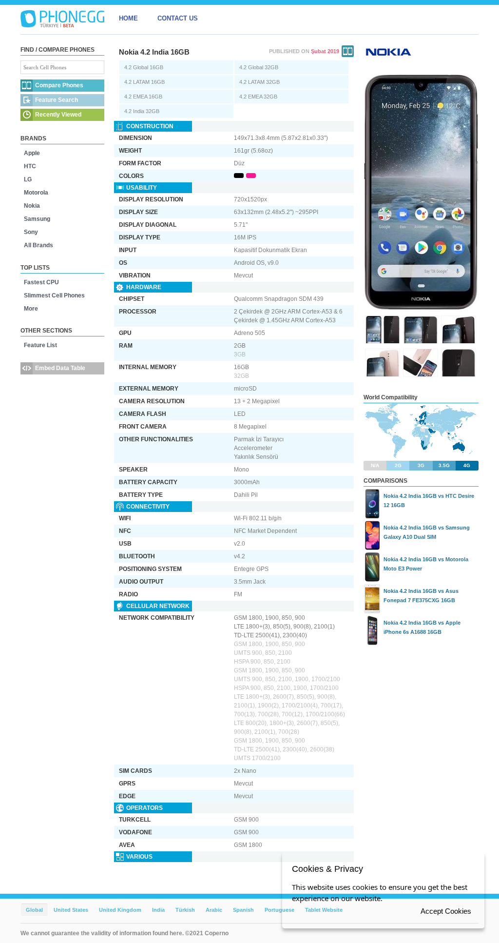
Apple (32, 153)
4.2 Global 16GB (143, 67)
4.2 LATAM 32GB (259, 82)
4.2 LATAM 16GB (144, 82)
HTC (30, 166)
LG (28, 179)
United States (71, 910)
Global (34, 910)
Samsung (37, 219)
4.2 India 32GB (141, 111)
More (31, 308)
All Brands (38, 245)
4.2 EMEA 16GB (143, 96)
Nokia (32, 205)
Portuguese (279, 910)
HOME (128, 18)
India (158, 910)
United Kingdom (120, 910)
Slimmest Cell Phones (54, 295)
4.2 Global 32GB (258, 67)
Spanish (243, 910)
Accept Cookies (446, 911)
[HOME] (62, 18)
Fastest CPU (41, 282)
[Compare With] (348, 51)
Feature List (40, 345)
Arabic (214, 910)
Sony (31, 232)
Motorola (36, 192)
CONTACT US (177, 18)
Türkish (185, 910)
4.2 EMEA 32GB (258, 96)
